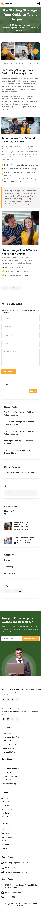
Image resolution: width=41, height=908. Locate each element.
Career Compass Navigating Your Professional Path (21, 524)
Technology (9, 567)
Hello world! (31, 472)
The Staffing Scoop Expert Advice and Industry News (19, 451)
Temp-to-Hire (6, 741)
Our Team (5, 813)
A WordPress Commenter (15, 472)
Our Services (6, 809)
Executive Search (8, 748)
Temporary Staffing (9, 744)
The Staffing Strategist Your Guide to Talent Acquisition (19, 413)
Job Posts (5, 802)
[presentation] (5, 51)
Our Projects (6, 805)
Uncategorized (10, 573)
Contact (4, 817)
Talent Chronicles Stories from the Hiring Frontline (24, 539)
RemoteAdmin (8, 63)
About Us (5, 798)
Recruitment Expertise (10, 737)
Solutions (15, 288)
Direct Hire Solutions (9, 733)
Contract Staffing (8, 752)
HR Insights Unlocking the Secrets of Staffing (18, 442)
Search (7, 384)
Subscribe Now (29, 638)
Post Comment (8, 372)
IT (4, 288)
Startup (7, 560)
